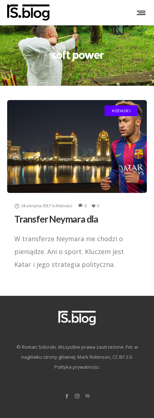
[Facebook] (67, 396)
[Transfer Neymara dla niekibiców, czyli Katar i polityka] (77, 146)
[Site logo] (28, 12)
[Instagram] (77, 396)
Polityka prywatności (76, 367)
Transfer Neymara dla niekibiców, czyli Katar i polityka (74, 224)
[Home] (77, 318)
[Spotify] (87, 396)
